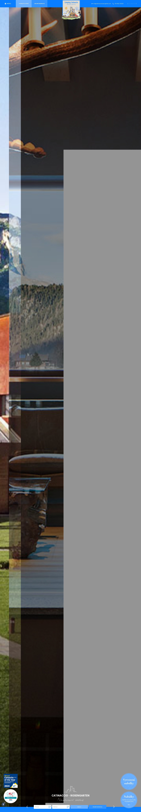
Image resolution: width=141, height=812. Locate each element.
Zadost (79, 807)
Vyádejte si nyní (23, 4)
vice (129, 805)
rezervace (39, 4)
